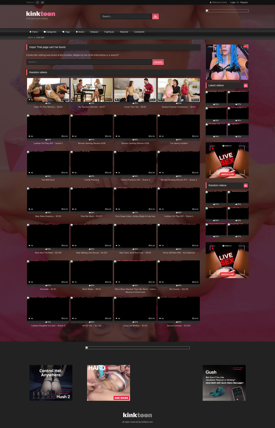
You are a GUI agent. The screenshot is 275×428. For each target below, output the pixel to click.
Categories (51, 32)
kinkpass (94, 32)
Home (35, 32)
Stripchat (124, 32)
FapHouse (109, 32)
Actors (81, 32)
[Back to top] (266, 419)
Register (244, 2)
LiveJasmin (139, 32)
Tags (67, 32)
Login (232, 2)
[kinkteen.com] (40, 14)
